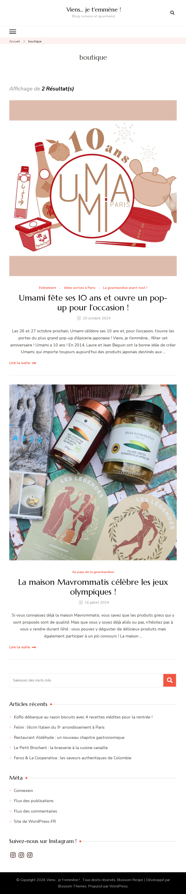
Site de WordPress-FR (35, 821)
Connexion (23, 790)
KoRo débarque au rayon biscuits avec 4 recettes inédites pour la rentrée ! (83, 717)
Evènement (47, 288)
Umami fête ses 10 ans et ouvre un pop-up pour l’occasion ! (93, 302)
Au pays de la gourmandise (93, 572)
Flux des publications (34, 800)
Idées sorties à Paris (79, 288)
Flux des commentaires (35, 811)
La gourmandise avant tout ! (125, 288)
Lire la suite (19, 362)
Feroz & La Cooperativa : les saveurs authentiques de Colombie (73, 758)
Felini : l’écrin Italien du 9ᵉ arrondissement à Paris (60, 727)
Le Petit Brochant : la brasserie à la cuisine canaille (61, 747)
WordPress (118, 886)
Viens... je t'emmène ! (63, 879)
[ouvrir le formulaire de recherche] (172, 13)
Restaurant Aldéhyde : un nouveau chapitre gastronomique (70, 737)
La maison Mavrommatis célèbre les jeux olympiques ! (93, 587)
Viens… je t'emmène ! (93, 9)
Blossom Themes (72, 886)
